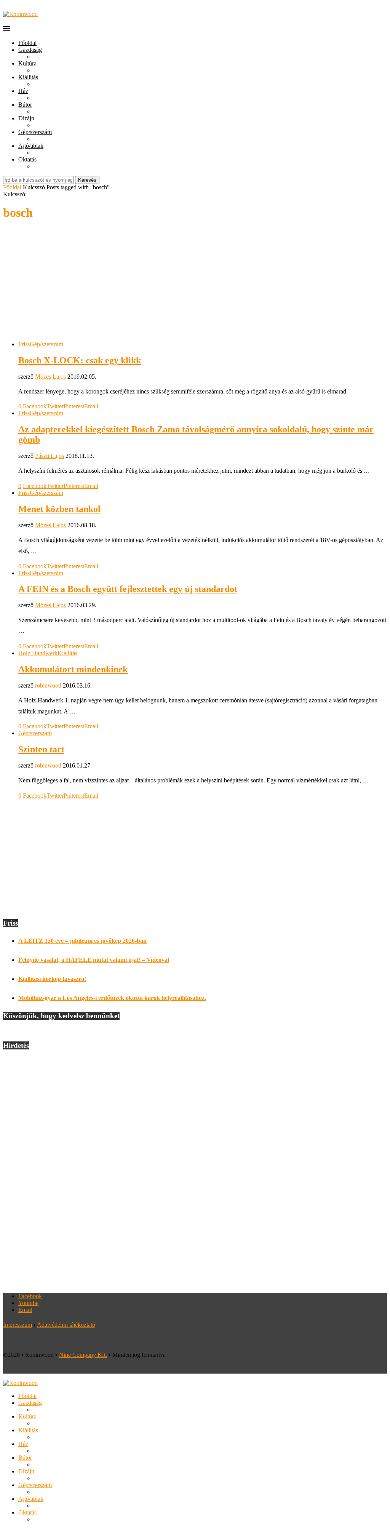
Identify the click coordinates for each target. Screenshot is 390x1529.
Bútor (25, 104)
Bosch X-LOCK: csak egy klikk (79, 360)
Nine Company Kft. (83, 1354)
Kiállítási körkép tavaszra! (52, 979)
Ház (23, 91)
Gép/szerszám (35, 132)
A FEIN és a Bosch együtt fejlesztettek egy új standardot (127, 589)
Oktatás (27, 159)
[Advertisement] (195, 281)
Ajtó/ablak (30, 145)
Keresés (87, 180)
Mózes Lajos (50, 376)
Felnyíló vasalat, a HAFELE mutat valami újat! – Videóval (93, 959)
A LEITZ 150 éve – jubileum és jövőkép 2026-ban (82, 940)
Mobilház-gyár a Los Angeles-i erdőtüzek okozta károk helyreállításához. (112, 998)
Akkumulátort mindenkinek (73, 669)
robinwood (48, 685)
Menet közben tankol (59, 509)
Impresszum (17, 1324)
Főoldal (27, 43)
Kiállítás (28, 77)
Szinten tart (41, 749)
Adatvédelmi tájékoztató (66, 1324)
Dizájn (26, 118)
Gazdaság (30, 49)
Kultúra (27, 63)
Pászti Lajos (49, 456)
